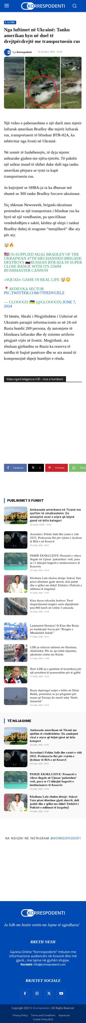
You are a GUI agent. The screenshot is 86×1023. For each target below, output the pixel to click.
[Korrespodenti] (8, 52)
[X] (49, 994)
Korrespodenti (24, 52)
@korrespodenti (65, 838)
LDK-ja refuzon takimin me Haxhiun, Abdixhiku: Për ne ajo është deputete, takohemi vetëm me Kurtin (53, 651)
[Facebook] (25, 994)
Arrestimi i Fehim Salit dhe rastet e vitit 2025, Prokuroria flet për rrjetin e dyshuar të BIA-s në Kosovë (56, 538)
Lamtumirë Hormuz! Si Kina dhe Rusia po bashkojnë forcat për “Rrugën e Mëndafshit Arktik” (54, 629)
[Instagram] (37, 994)
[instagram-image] (14, 857)
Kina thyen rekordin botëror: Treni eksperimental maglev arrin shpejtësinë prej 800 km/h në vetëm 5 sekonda (54, 604)
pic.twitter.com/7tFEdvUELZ (34, 293)
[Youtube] (61, 994)
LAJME (10, 22)
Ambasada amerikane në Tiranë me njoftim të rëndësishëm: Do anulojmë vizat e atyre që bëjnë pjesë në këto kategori (55, 515)
